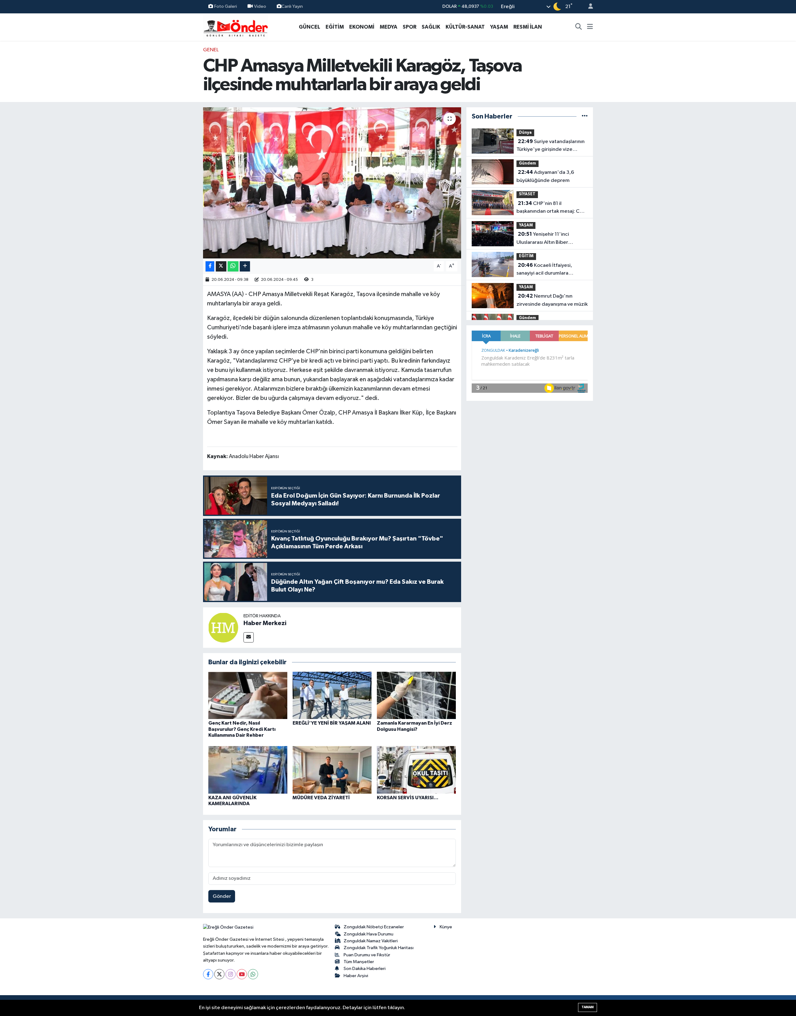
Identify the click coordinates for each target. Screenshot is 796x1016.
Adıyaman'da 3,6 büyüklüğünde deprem (545, 176)
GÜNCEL (309, 27)
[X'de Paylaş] (221, 266)
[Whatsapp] (253, 974)
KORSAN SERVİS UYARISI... (407, 797)
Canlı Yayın (292, 6)
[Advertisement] (176, 139)
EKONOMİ (361, 27)
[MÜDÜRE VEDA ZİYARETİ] (332, 769)
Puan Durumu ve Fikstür (367, 955)
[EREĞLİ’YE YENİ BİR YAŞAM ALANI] (332, 695)
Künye (446, 927)
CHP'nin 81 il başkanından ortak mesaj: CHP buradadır (551, 208)
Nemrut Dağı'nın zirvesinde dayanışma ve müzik (552, 300)
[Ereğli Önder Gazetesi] (235, 26)
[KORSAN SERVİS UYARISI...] (416, 769)
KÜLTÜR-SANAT (465, 27)
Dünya (525, 133)
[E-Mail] (248, 637)
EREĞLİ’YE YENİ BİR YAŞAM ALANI (332, 723)
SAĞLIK (431, 27)
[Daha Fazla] (245, 266)
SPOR (409, 27)
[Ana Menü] (590, 27)
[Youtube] (242, 974)
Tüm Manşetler (359, 961)
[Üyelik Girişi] (588, 6)
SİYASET (527, 194)
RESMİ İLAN (527, 27)
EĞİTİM (335, 27)
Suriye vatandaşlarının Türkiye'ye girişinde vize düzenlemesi (550, 146)
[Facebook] (208, 974)
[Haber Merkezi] (223, 627)
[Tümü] (585, 116)
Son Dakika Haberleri (365, 968)
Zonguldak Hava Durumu (368, 934)
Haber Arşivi (356, 975)
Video (260, 6)
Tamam (587, 1007)
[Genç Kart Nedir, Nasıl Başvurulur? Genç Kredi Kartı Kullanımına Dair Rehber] (247, 695)
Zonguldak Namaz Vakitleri (371, 941)
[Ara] (579, 27)
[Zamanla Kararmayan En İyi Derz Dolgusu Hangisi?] (416, 695)
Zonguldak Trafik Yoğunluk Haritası (379, 947)
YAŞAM (499, 27)
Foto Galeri (225, 6)
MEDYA (388, 27)
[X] (219, 974)
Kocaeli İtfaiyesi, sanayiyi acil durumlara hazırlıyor (544, 269)
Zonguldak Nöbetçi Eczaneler (374, 927)
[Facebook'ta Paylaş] (210, 266)
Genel (211, 50)
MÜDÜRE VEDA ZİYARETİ (321, 797)
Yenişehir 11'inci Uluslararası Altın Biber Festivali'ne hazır (542, 238)
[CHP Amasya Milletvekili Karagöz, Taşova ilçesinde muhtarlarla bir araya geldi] (332, 183)
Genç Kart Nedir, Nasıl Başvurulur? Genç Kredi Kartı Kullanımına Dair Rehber (241, 729)
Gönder (222, 896)
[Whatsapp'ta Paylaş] (233, 266)
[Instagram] (230, 974)
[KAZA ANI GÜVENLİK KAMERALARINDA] (247, 769)
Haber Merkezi (264, 623)
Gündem (527, 163)
